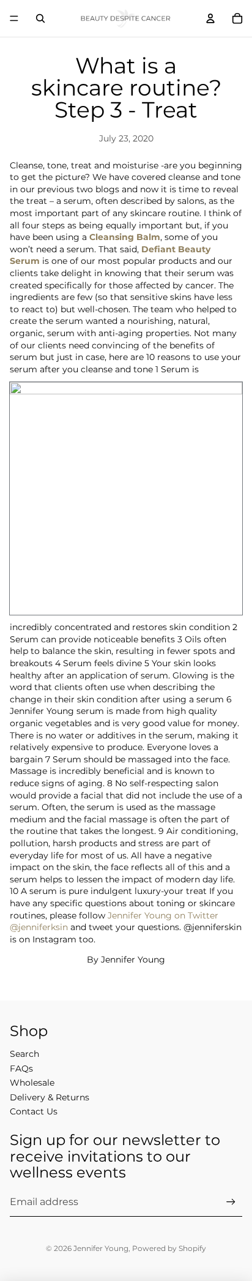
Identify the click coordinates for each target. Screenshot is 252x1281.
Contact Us (33, 1111)
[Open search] (40, 18)
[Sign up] (231, 1201)
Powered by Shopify (169, 1248)
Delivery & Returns (49, 1097)
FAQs (21, 1068)
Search (24, 1053)
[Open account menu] (210, 18)
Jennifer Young (100, 1248)
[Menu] (14, 18)
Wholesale (32, 1082)
